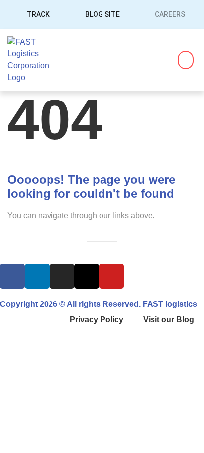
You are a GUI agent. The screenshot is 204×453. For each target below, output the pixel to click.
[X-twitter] (86, 276)
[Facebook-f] (12, 276)
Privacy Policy (96, 319)
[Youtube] (111, 276)
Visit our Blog (168, 319)
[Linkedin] (37, 276)
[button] (186, 60)
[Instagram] (62, 276)
